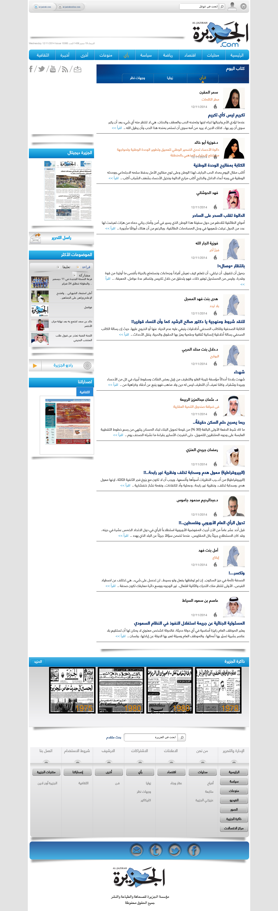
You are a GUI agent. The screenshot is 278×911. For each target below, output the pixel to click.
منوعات (234, 790)
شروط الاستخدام (77, 750)
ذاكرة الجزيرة (235, 661)
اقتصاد (171, 772)
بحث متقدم (113, 737)
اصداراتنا (85, 381)
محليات (203, 772)
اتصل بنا (46, 750)
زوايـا (170, 77)
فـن (117, 783)
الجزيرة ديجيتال (80, 152)
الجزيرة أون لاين (47, 783)
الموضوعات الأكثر (76, 254)
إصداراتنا (78, 772)
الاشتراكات (139, 750)
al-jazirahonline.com (71, 7)
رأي (140, 772)
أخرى (84, 55)
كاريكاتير (146, 800)
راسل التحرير (61, 237)
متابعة (209, 791)
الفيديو (234, 800)
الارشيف (108, 750)
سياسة (234, 781)
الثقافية (85, 392)
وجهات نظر (137, 77)
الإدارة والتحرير (233, 750)
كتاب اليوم (235, 68)
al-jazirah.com (45, 7)
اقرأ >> (117, 127)
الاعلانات (171, 750)
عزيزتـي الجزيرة (204, 800)
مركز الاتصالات (234, 828)
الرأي (203, 77)
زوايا (148, 783)
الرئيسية (237, 55)
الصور (234, 809)
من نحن (202, 750)
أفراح (210, 783)
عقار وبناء (176, 783)
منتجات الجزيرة (46, 772)
